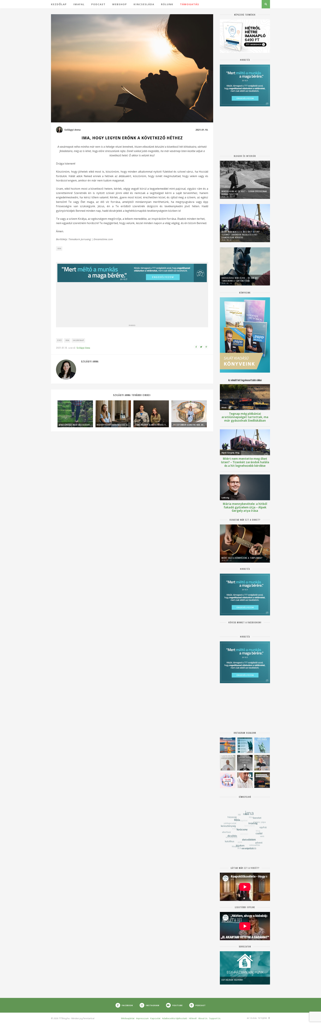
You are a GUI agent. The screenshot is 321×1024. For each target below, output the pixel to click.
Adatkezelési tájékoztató (174, 1018)
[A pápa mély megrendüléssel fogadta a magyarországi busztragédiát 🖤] (227, 762)
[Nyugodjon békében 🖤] (245, 762)
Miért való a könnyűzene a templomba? (242, 557)
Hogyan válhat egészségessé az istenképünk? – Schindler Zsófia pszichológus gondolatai (113, 424)
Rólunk (167, 4)
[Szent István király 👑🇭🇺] (245, 745)
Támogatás (189, 4)
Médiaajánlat (127, 1018)
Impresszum (142, 1018)
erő (59, 340)
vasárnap (78, 340)
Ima (59, 248)
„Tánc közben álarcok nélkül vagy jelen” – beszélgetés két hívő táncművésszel (151, 424)
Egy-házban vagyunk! (232, 979)
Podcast (98, 4)
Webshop (119, 4)
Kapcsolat (155, 1018)
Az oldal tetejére (257, 1018)
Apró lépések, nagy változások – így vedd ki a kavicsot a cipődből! (75, 424)
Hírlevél (193, 1018)
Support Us (215, 1018)
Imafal (79, 4)
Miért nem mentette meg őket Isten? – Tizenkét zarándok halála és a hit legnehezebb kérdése (242, 234)
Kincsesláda (144, 4)
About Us (202, 1018)
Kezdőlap (59, 4)
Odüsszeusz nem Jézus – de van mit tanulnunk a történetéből (240, 279)
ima (67, 340)
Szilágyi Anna (72, 129)
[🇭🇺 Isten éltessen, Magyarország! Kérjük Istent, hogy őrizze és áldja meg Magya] (227, 745)
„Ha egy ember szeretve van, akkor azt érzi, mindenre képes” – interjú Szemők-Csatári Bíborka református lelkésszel (189, 424)
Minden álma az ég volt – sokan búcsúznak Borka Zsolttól (244, 193)
